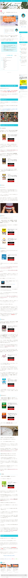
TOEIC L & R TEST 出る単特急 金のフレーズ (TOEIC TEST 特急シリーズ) (12, 136)
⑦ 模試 (4, 67)
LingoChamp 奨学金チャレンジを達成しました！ (23, 45)
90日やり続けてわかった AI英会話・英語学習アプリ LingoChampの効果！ (24, 53)
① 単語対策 (5, 61)
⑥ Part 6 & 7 (5, 66)
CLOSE (15, 55)
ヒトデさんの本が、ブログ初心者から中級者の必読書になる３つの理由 (24, 49)
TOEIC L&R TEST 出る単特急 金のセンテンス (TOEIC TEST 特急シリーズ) (12, 176)
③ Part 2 (5, 63)
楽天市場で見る (11, 140)
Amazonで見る (11, 179)
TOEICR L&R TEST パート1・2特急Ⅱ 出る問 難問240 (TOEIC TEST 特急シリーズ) (12, 239)
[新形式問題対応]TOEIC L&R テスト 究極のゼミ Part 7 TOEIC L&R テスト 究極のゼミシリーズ (12, 414)
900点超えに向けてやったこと (7, 60)
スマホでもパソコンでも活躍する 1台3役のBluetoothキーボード (24, 57)
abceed (9, 90)
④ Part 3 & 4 (5, 64)
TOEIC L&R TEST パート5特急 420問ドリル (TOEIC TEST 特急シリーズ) (12, 381)
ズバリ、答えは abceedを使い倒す (7, 57)
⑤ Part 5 (5, 65)
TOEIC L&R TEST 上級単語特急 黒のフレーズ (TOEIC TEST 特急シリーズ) (12, 160)
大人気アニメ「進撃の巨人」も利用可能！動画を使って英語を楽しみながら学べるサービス (24, 61)
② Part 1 (5, 62)
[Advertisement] (9, 78)
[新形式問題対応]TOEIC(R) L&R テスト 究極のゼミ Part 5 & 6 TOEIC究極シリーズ (12, 404)
